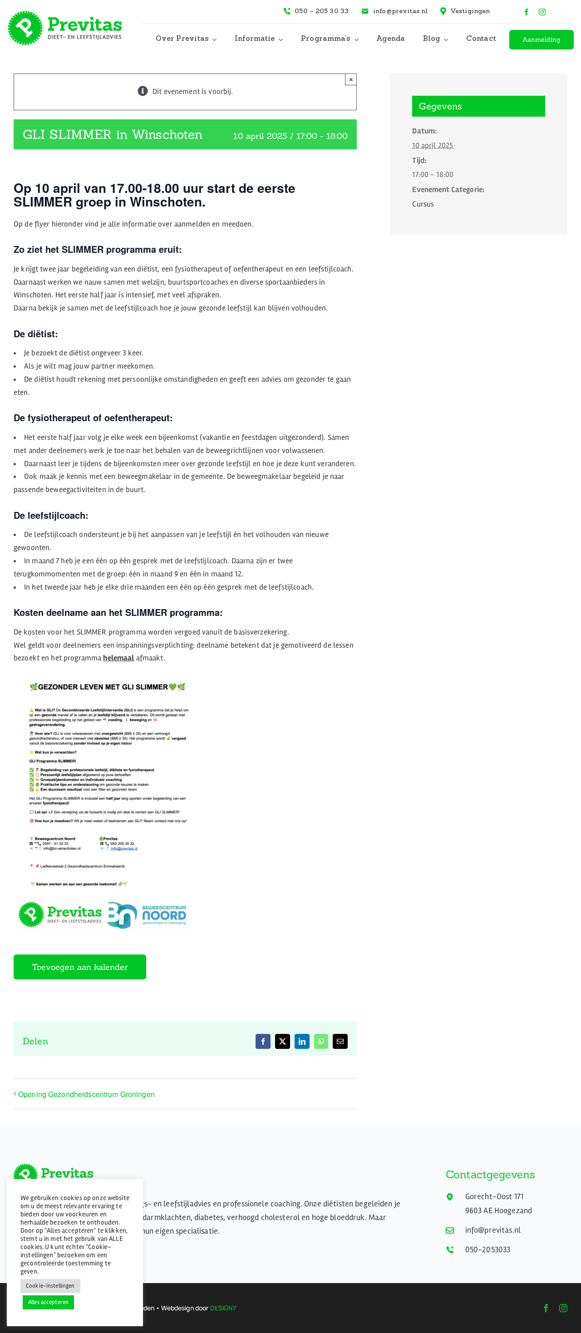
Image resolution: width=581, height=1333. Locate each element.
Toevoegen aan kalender (80, 967)
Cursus (423, 204)
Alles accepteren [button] (48, 1302)
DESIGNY (223, 1307)
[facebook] (526, 12)
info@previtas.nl (493, 1230)
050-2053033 (488, 1249)
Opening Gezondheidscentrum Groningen (86, 1094)
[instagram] (542, 12)
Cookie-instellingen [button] (50, 1285)
